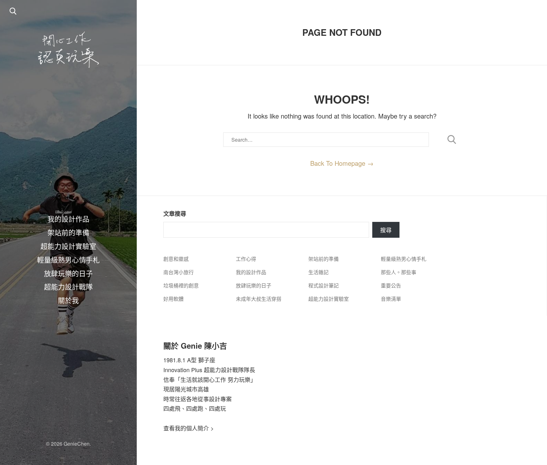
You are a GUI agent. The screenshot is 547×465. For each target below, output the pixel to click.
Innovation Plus (182, 369)
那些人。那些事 (398, 272)
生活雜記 (318, 272)
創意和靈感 (176, 258)
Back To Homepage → (342, 163)
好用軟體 (173, 298)
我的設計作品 (68, 218)
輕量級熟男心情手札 (68, 259)
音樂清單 (391, 298)
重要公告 (391, 285)
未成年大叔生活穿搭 (258, 298)
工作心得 (246, 258)
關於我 (68, 300)
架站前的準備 (68, 232)
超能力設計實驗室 (68, 246)
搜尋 (386, 230)
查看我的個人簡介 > (188, 428)
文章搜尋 (174, 214)
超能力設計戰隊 (68, 286)
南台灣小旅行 (178, 272)
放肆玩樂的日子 (68, 273)
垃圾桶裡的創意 (181, 285)
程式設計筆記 (323, 285)
